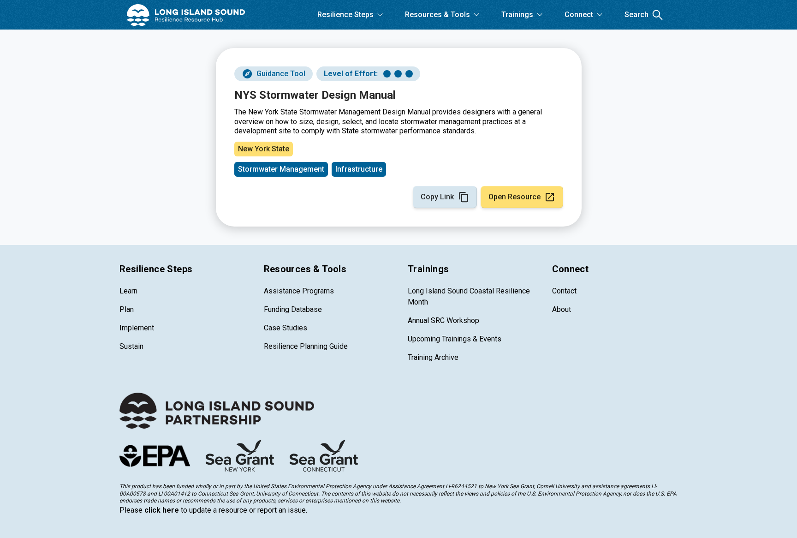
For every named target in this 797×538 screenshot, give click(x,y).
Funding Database (293, 309)
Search (636, 14)
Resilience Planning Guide (306, 346)
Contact (564, 291)
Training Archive (433, 357)
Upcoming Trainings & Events (454, 339)
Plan (126, 309)
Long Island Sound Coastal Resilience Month (469, 296)
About (561, 309)
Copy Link (437, 196)
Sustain (131, 346)
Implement (136, 327)
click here (161, 510)
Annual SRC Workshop (443, 320)
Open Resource (514, 196)
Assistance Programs (299, 291)
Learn (128, 291)
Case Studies (285, 327)
